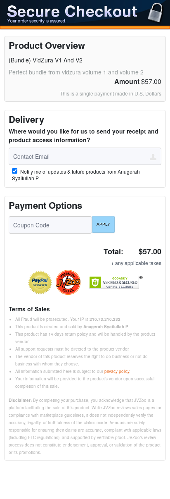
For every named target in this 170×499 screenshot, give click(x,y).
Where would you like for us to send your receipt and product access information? (83, 135)
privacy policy (116, 371)
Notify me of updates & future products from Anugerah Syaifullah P (76, 174)
